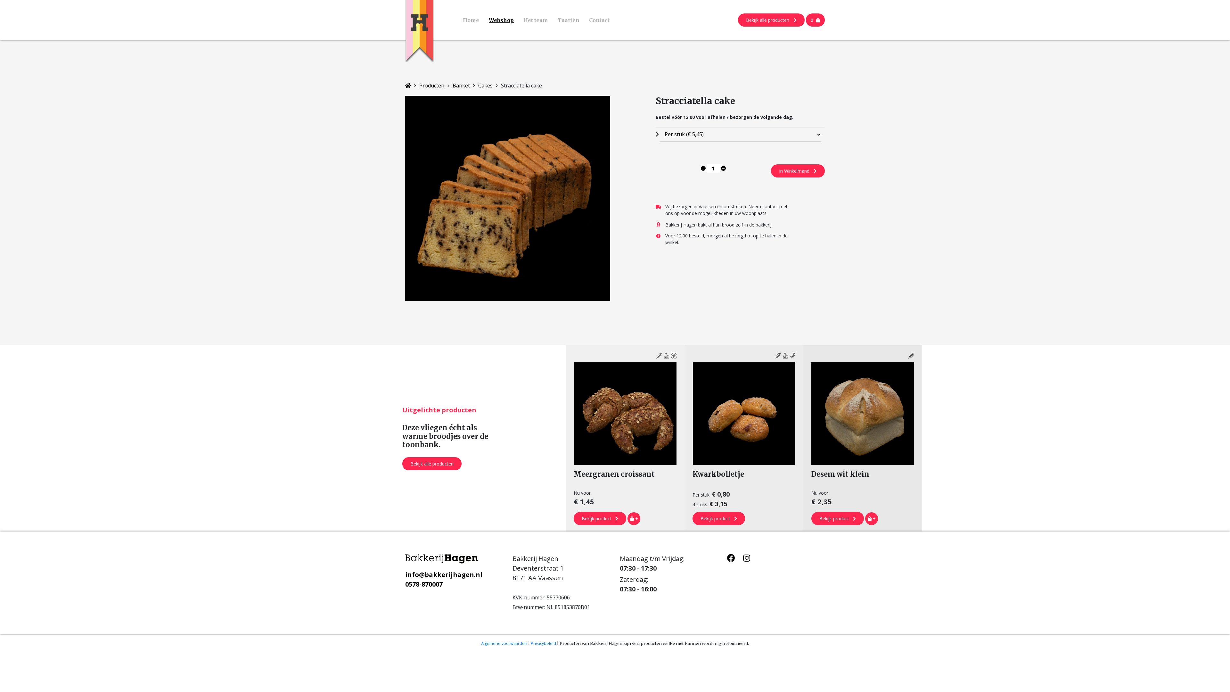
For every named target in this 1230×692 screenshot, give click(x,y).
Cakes (485, 85)
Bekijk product (597, 518)
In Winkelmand (795, 171)
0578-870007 (424, 584)
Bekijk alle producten (768, 20)
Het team (535, 20)
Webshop (501, 20)
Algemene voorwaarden (504, 643)
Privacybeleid (543, 643)
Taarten (568, 20)
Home (471, 20)
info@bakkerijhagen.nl (443, 574)
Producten (431, 85)
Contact (599, 20)
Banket (461, 85)
